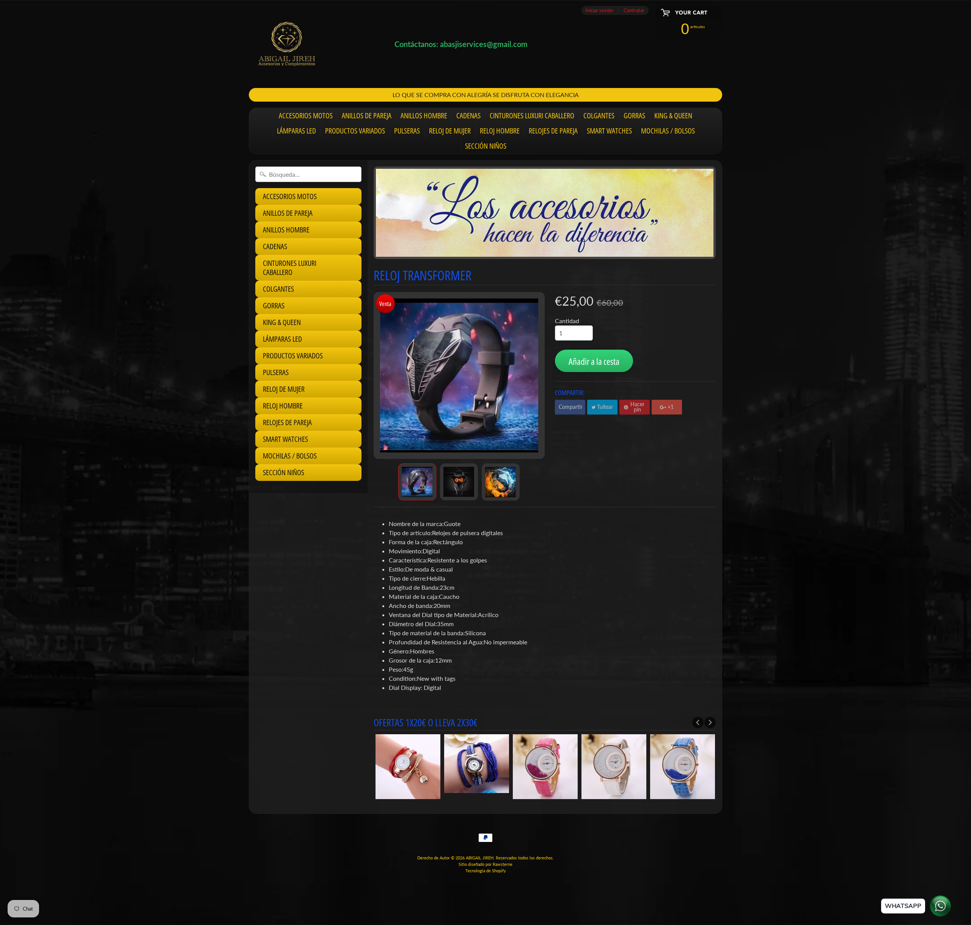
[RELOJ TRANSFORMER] (417, 482)
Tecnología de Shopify (485, 870)
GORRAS (634, 115)
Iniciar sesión (599, 10)
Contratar (634, 10)
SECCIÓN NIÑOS (485, 146)
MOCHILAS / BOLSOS (668, 131)
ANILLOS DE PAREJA (366, 115)
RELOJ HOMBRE (500, 131)
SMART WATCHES (609, 131)
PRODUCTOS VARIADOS (355, 131)
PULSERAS (407, 131)
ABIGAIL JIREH (479, 857)
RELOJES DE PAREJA (553, 131)
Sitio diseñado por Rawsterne (485, 864)
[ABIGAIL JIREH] (287, 44)
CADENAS (468, 115)
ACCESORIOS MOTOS (306, 115)
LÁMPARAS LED (296, 131)
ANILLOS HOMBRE (424, 115)
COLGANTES (598, 115)
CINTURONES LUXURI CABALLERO (532, 115)
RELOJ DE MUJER (450, 131)
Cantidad (567, 320)
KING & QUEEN (673, 115)
